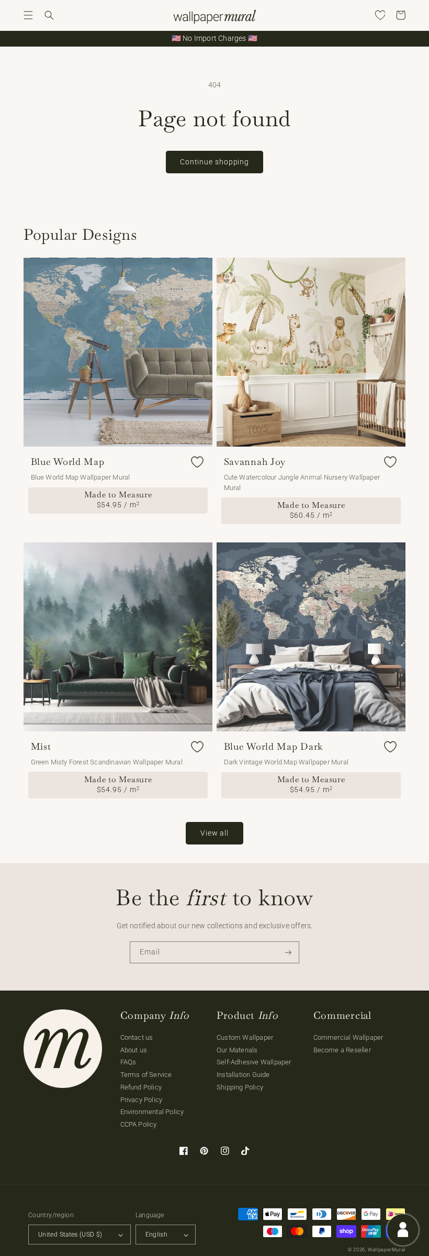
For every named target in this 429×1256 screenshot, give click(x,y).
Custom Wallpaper (245, 1037)
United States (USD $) (70, 1234)
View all (214, 833)
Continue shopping (214, 162)
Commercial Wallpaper (348, 1037)
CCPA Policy (138, 1124)
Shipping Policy (240, 1087)
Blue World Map (68, 462)
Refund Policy (141, 1087)
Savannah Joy (255, 462)
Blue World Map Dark (273, 746)
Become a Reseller (342, 1050)
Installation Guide (243, 1075)
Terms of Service (146, 1075)
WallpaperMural (386, 1249)
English (156, 1234)
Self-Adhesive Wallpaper (254, 1062)
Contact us (136, 1037)
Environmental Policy (152, 1112)
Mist (41, 746)
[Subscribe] (288, 952)
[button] (28, 15)
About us (134, 1050)
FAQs (128, 1062)
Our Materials (237, 1050)
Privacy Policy (141, 1100)
